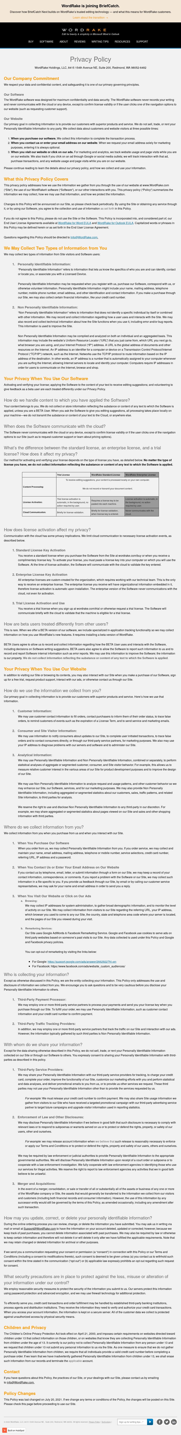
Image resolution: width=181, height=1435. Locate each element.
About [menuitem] (64, 41)
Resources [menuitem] (122, 41)
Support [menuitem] (142, 41)
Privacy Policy (94, 1422)
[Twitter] (167, 1422)
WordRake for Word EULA (74, 223)
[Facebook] (160, 1422)
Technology (106, 1422)
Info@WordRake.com (84, 237)
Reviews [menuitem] (79, 41)
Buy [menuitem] (30, 41)
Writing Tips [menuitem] (100, 41)
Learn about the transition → (90, 17)
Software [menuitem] (46, 41)
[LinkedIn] (174, 1422)
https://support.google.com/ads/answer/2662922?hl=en (82, 962)
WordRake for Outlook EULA (115, 223)
